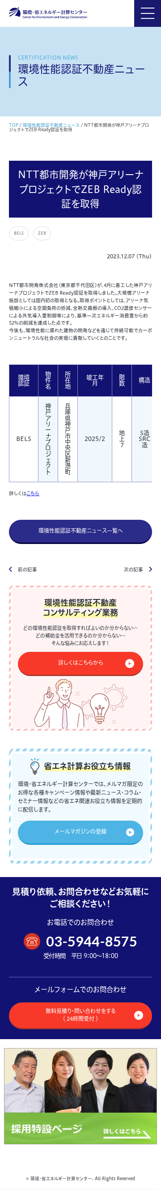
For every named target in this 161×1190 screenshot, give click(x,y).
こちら (32, 493)
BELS (19, 233)
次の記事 (133, 569)
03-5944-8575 (91, 941)
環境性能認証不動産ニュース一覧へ (80, 530)
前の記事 (27, 569)
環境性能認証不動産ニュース (51, 125)
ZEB (42, 233)
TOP (13, 125)
